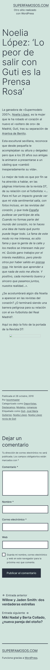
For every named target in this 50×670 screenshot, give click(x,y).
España (34, 210)
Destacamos (8, 407)
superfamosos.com (31, 5)
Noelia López (20, 114)
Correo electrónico (14, 519)
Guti (23, 411)
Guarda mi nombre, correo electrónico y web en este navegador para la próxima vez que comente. (27, 558)
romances (32, 407)
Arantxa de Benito (14, 133)
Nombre (8, 501)
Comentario (10, 467)
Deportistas (30, 403)
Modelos (20, 407)
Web (5, 537)
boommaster (13, 399)
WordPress (31, 657)
